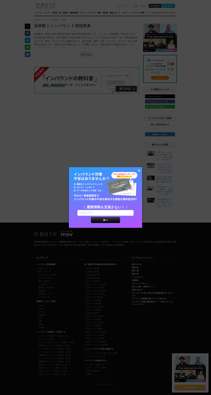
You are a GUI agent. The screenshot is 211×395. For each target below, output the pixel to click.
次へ (105, 220)
